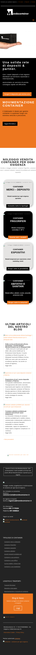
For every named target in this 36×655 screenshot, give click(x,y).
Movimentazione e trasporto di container (16, 591)
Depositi (27, 1)
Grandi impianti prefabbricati (13, 554)
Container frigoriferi (10, 545)
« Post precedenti (9, 439)
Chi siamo (20, 1)
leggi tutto (8, 365)
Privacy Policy (20, 632)
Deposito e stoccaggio (10, 588)
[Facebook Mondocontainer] (23, 520)
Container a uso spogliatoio (12, 566)
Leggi (18, 608)
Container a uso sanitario (11, 557)
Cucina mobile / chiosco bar (12, 563)
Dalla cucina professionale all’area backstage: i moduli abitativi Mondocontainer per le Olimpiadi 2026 (17, 345)
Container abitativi (9, 551)
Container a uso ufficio (10, 560)
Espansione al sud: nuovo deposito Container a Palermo (17, 380)
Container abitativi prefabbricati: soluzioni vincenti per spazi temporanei (16, 412)
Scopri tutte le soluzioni (18, 302)
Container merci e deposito (12, 542)
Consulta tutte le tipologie (18, 206)
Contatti (33, 1)
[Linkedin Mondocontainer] (11, 520)
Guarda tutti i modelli (18, 237)
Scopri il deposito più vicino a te (17, 94)
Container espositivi (10, 548)
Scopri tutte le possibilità (18, 269)
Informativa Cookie (9, 632)
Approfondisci (10, 124)
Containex (17, 638)
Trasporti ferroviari (9, 585)
